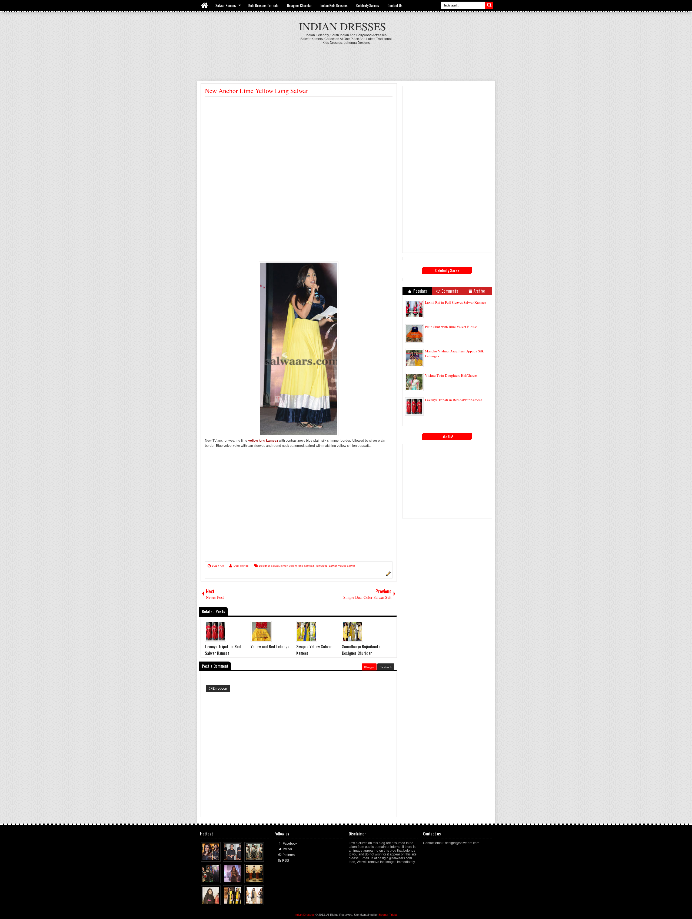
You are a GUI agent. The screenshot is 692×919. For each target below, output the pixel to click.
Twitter (287, 849)
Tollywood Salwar (326, 565)
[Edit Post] (387, 575)
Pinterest (288, 855)
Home (205, 5)
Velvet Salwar (346, 565)
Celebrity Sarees (367, 5)
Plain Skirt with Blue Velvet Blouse (451, 326)
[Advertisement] (346, 59)
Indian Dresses (342, 26)
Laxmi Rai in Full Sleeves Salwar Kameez (455, 302)
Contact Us (395, 5)
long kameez (306, 565)
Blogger (369, 667)
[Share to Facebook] (206, 856)
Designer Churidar (299, 5)
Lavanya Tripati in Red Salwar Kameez (453, 399)
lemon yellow (288, 565)
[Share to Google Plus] (216, 856)
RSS (285, 860)
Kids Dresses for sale (263, 5)
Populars (419, 291)
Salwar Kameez (226, 5)
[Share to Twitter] (211, 856)
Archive (479, 291)
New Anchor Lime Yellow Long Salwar (256, 90)
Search (489, 5)
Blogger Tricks (388, 914)
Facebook (386, 667)
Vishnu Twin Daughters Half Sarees (451, 375)
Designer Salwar (269, 565)
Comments (449, 291)
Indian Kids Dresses (334, 5)
